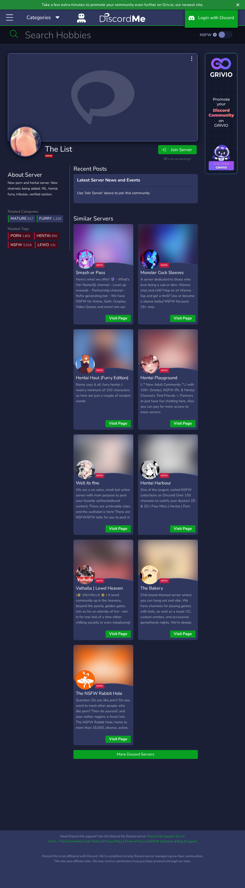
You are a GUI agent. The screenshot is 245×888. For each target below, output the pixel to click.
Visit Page (118, 318)
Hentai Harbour (155, 483)
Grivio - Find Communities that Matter (74, 841)
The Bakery (151, 588)
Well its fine (87, 483)
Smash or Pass (90, 272)
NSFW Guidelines (162, 841)
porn (21, 235)
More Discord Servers (135, 754)
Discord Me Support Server (166, 836)
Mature (22, 218)
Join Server (181, 150)
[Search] (14, 34)
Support (191, 841)
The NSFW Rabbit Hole (99, 693)
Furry (50, 218)
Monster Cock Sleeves (162, 272)
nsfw (21, 244)
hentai (47, 235)
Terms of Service (136, 841)
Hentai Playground (158, 378)
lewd (47, 244)
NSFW (206, 35)
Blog (180, 841)
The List (58, 149)
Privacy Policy (112, 841)
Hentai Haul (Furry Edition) (102, 378)
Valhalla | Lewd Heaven (99, 588)
